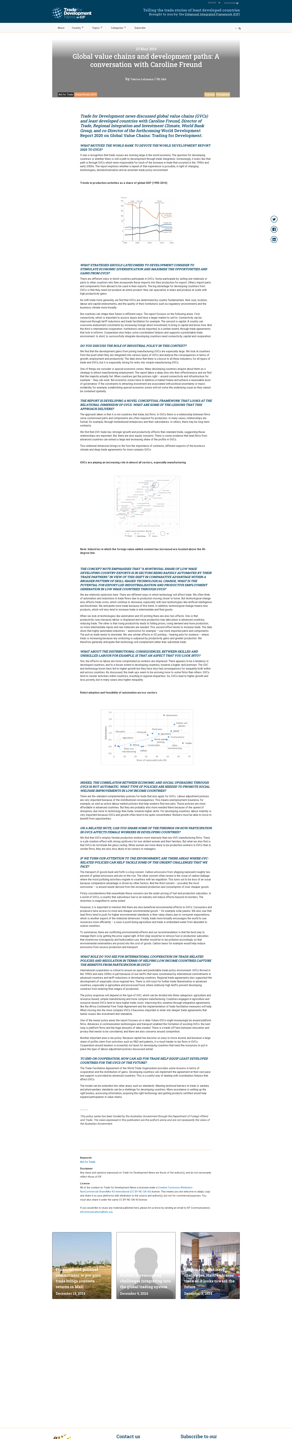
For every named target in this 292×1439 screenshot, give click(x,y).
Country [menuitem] (74, 28)
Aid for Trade (65, 94)
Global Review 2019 (85, 94)
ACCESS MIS (230, 3)
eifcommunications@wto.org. (96, 1211)
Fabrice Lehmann (142, 79)
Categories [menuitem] (115, 28)
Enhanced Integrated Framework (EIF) (212, 14)
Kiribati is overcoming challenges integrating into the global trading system (145, 1281)
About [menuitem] (61, 27)
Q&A (163, 79)
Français (209, 94)
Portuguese (222, 94)
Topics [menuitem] (94, 28)
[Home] (71, 13)
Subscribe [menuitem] (140, 27)
